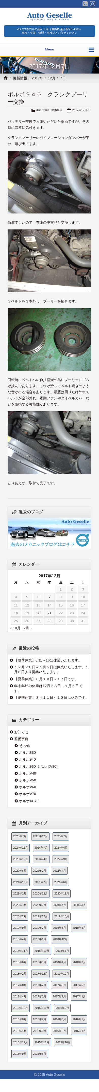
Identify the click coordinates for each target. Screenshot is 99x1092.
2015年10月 (63, 1042)
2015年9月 (19, 1053)
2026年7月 (19, 836)
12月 (52, 78)
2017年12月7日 (81, 110)
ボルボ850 (27, 752)
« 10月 (15, 628)
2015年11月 (42, 1042)
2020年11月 (61, 893)
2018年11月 (20, 950)
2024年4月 (61, 847)
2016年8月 (19, 1019)
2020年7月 (19, 904)
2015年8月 (39, 1053)
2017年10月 (61, 973)
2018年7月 (62, 950)
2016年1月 (79, 1030)
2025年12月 (40, 836)
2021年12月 (20, 882)
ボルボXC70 (29, 801)
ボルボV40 (27, 773)
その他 (24, 746)
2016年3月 (39, 1030)
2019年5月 (79, 927)
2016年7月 (39, 1019)
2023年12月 (20, 859)
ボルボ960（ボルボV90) (38, 766)
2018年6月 (19, 962)
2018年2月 (19, 973)
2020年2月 (19, 916)
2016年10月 (42, 1007)
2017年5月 (79, 985)
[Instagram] (92, 4)
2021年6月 (61, 882)
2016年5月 (79, 1019)
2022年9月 (61, 859)
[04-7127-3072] (85, 4)
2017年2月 (59, 996)
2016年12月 (20, 1007)
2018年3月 (79, 962)
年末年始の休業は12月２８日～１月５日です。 (48, 688)
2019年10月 (61, 916)
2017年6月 (59, 985)
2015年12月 (20, 1042)
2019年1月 (39, 939)
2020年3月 (79, 904)
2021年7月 (41, 882)
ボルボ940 (42, 110)
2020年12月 (40, 893)
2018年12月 (60, 939)
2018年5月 (39, 962)
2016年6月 (59, 1019)
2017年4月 (19, 996)
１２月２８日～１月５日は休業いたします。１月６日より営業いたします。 (51, 669)
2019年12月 (40, 916)
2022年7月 (39, 870)
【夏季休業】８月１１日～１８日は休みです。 (51, 697)
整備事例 (56, 110)
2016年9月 (62, 1007)
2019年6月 (59, 927)
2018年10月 (42, 950)
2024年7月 (41, 847)
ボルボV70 (27, 794)
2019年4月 (19, 939)
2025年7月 (61, 836)
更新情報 (20, 78)
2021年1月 (19, 893)
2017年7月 (39, 985)
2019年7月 (39, 927)
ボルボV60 (27, 787)
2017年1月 (79, 996)
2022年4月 (59, 870)
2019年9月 (19, 927)
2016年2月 (59, 1030)
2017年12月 (40, 973)
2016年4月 (19, 1030)
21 (49, 613)
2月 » (28, 628)
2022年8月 (19, 870)
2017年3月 (39, 996)
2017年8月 (19, 985)
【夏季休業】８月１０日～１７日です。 (46, 679)
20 (38, 613)
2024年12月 (20, 847)
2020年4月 (59, 904)
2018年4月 (59, 962)
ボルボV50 (27, 780)
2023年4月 (41, 859)
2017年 (37, 78)
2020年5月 (39, 904)
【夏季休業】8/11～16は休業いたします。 (48, 660)
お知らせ (21, 732)
